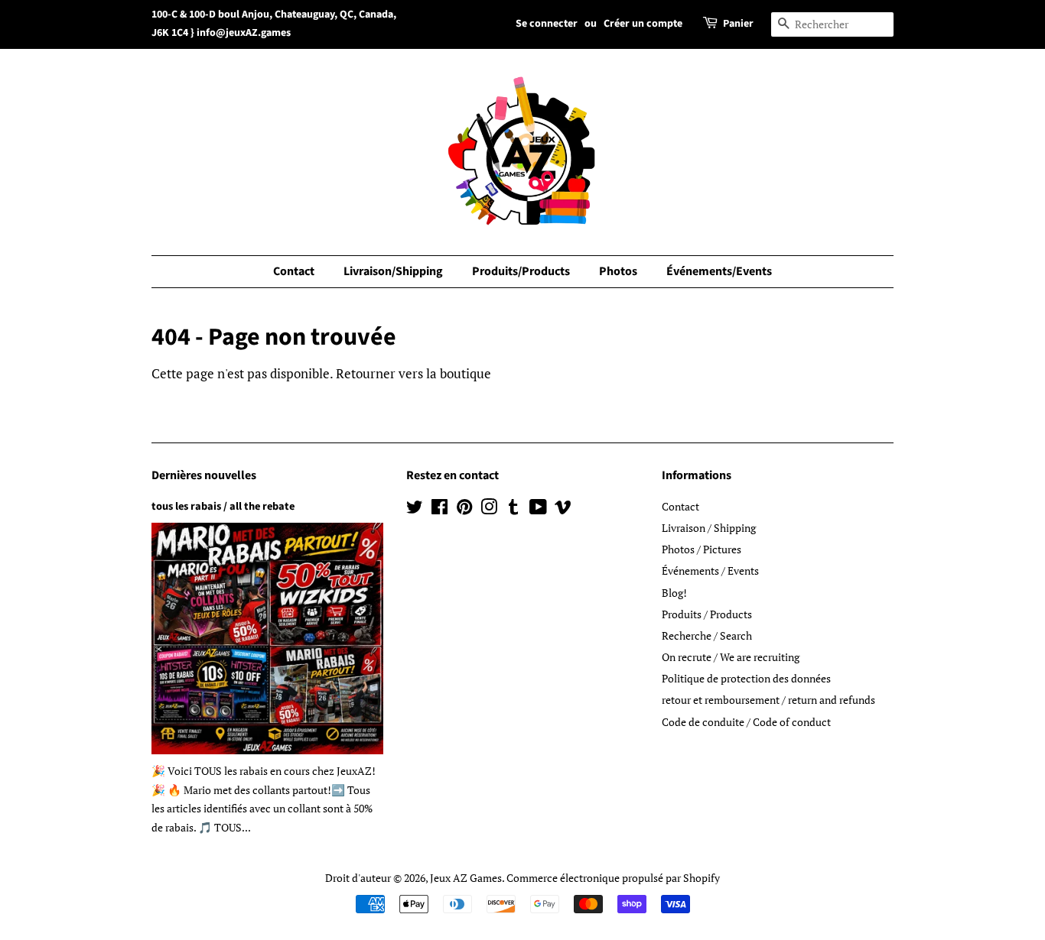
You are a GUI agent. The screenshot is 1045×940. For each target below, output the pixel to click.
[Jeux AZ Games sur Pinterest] (464, 509)
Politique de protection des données (746, 678)
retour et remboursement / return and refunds (768, 699)
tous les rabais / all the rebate (223, 506)
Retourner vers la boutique (413, 373)
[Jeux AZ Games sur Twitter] (414, 509)
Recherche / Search (707, 635)
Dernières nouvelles (203, 475)
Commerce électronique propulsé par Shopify (613, 877)
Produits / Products (707, 614)
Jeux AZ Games (466, 877)
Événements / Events (710, 570)
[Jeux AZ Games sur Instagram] (488, 509)
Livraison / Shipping (709, 527)
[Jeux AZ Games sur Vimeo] (563, 509)
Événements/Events (719, 271)
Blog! (674, 592)
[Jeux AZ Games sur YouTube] (538, 509)
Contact (293, 271)
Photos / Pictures (701, 549)
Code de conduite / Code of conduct (746, 722)
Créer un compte (643, 23)
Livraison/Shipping (393, 271)
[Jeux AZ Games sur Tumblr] (513, 509)
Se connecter (547, 23)
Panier (738, 23)
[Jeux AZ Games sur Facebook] (439, 509)
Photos (618, 271)
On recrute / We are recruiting (730, 657)
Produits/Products (521, 271)
